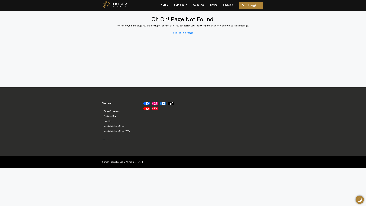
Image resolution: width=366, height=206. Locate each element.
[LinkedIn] (163, 103)
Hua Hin (107, 121)
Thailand (228, 4)
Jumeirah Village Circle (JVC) (117, 131)
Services (179, 4)
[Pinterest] (155, 108)
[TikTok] (171, 103)
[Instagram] (155, 103)
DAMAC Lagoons (112, 111)
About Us (198, 4)
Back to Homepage (183, 32)
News (213, 4)
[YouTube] (146, 108)
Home (164, 4)
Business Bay (110, 116)
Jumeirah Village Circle (114, 126)
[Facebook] (146, 103)
